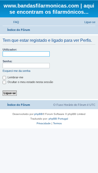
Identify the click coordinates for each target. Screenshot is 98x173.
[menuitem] (14, 22)
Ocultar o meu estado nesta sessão (30, 82)
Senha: (7, 61)
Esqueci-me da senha (16, 70)
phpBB (38, 114)
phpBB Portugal (58, 118)
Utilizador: (10, 49)
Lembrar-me (15, 77)
